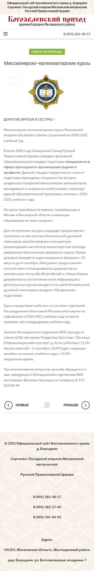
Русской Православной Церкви (47, 474)
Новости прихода (47, 52)
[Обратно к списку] (47, 405)
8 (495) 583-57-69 (47, 507)
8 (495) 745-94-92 (47, 517)
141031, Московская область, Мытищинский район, (47, 550)
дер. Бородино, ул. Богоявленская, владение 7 (47, 560)
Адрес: (47, 539)
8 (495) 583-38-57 (76, 34)
